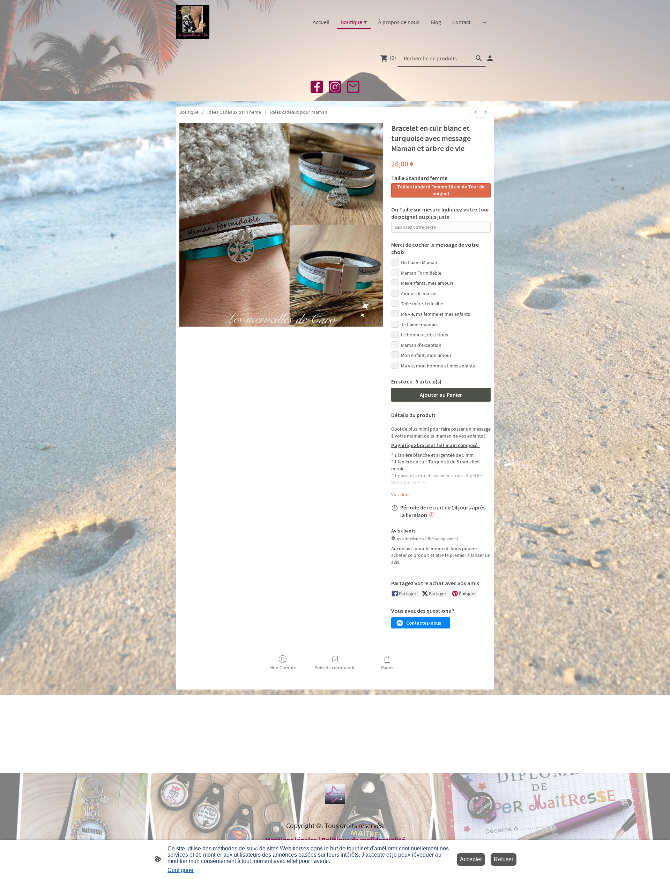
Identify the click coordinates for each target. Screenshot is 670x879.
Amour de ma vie (418, 293)
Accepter (471, 859)
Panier (387, 667)
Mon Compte (282, 667)
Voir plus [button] (400, 494)
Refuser (503, 859)
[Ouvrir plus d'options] (484, 22)
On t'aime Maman (419, 262)
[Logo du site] (192, 22)
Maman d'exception (421, 345)
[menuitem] (476, 112)
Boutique (189, 112)
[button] (420, 622)
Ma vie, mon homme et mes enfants (438, 366)
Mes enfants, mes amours (427, 283)
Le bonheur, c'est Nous (424, 335)
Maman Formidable (421, 273)
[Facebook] (317, 87)
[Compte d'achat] (490, 58)
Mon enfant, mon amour (426, 355)
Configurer (181, 870)
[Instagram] (335, 87)
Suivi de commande (335, 667)
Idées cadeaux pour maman (298, 112)
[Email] (353, 87)
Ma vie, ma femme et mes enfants (435, 314)
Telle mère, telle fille (422, 303)
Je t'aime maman (419, 324)
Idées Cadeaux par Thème (234, 112)
